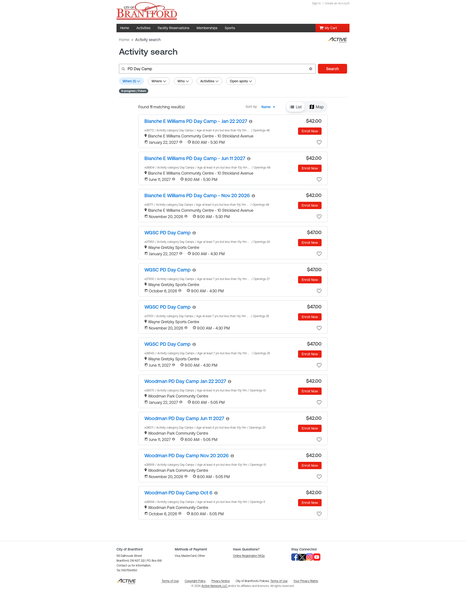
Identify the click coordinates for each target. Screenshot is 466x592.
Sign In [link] (316, 3)
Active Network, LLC (214, 586)
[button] (310, 68)
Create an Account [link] (337, 3)
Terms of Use (279, 581)
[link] (195, 121)
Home (124, 39)
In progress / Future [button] (133, 90)
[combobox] (269, 106)
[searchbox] (216, 68)
